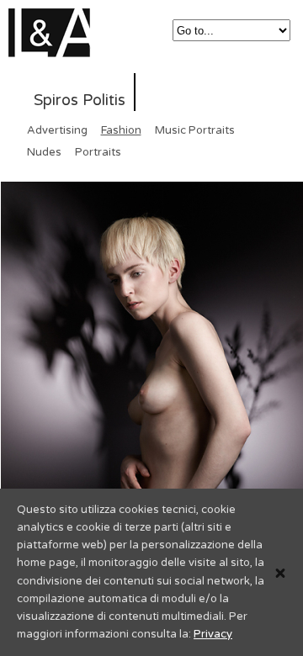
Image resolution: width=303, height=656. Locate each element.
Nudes (44, 152)
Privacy (213, 634)
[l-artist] (55, 46)
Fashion (121, 130)
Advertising (57, 130)
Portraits (98, 152)
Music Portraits (195, 130)
